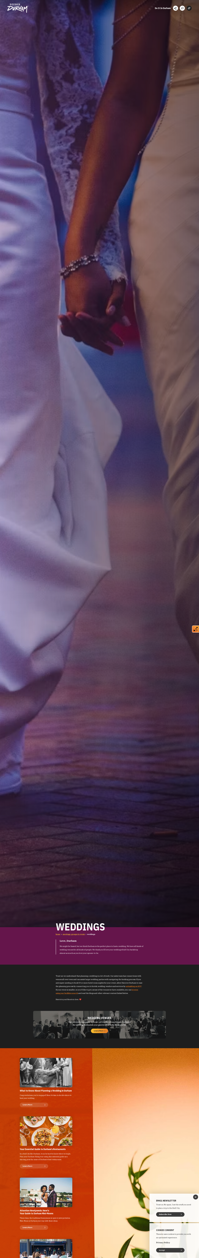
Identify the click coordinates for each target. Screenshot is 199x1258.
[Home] (18, 8)
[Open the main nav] (189, 8)
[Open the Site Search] (182, 8)
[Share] (175, 8)
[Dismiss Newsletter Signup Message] (195, 1197)
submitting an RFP (134, 986)
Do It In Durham (163, 8)
